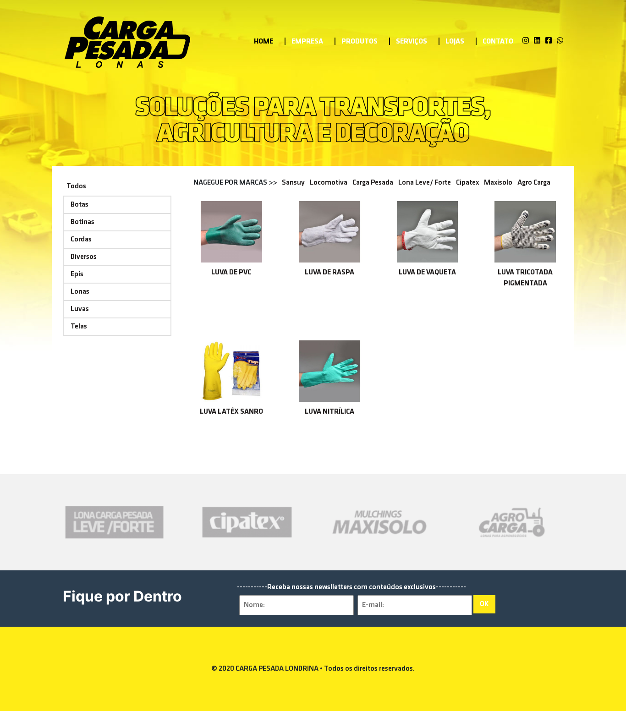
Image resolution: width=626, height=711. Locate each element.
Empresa (307, 41)
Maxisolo (498, 182)
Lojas (454, 41)
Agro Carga (533, 182)
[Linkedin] (537, 41)
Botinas (82, 222)
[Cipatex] (247, 522)
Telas (79, 326)
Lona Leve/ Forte (424, 182)
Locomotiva (328, 182)
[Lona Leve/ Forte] (114, 522)
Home (263, 41)
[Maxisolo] (379, 522)
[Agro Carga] (512, 522)
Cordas (81, 239)
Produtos (359, 41)
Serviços (411, 41)
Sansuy (293, 182)
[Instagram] (525, 41)
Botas (79, 204)
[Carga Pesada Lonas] (127, 41)
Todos (76, 186)
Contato (498, 41)
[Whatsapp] (560, 41)
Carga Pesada (372, 182)
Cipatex (467, 182)
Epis (77, 274)
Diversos (84, 257)
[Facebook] (548, 41)
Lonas (80, 291)
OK (484, 604)
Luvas (80, 309)
